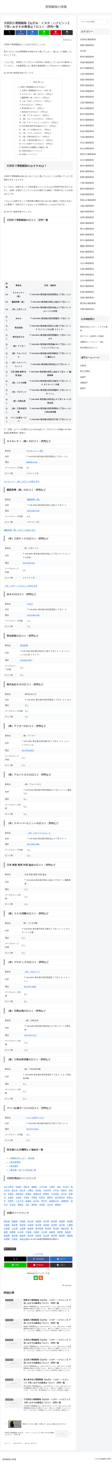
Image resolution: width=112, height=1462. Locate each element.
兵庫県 (7, 1239)
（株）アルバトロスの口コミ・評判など (37, 119)
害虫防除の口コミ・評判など (33, 108)
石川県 (21, 1232)
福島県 (70, 1236)
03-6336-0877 (26, 660)
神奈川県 (65, 1228)
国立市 (15, 1190)
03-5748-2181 (29, 563)
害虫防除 (24, 645)
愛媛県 (15, 1221)
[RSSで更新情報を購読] (41, 1278)
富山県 (46, 1236)
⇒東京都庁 (13, 1166)
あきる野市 (9, 1187)
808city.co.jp (31, 462)
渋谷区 (38, 1190)
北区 (27, 1205)
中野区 (34, 1197)
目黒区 (42, 1205)
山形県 (7, 1228)
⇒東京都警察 (14, 1162)
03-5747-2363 (30, 987)
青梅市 (46, 1194)
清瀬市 (28, 1194)
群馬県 (22, 1225)
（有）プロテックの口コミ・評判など (36, 133)
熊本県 (15, 1225)
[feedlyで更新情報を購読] (36, 1278)
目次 (35, 82)
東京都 (15, 1236)
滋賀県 (30, 1228)
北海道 (15, 1239)
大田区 (19, 1197)
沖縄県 (38, 1221)
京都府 (7, 1225)
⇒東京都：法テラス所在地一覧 (22, 1170)
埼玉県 (62, 1225)
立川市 (50, 1205)
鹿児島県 (39, 1228)
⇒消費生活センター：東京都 (21, 1158)
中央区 (26, 1197)
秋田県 (48, 1228)
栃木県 (30, 1236)
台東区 (11, 1197)
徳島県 (22, 1236)
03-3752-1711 (30, 1035)
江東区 (52, 1187)
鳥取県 (68, 1232)
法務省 (83, 365)
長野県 (60, 1232)
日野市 (11, 1201)
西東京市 (37, 1194)
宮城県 (70, 1221)
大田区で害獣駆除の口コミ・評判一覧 (36, 90)
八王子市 (20, 1201)
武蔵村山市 (54, 1201)
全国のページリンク (29, 154)
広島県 (30, 1225)
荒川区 (66, 1187)
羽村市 (26, 1187)
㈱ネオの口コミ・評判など (32, 105)
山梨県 (22, 1228)
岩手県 (46, 1221)
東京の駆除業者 (10, 1249)
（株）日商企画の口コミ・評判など (36, 137)
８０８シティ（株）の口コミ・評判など (37, 94)
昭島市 (64, 1190)
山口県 (15, 1228)
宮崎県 (62, 1221)
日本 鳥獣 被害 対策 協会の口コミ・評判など (39, 126)
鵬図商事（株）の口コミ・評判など (36, 98)
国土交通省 (85, 371)
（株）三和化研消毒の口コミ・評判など (37, 140)
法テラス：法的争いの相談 (92, 336)
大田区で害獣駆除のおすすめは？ (33, 87)
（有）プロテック (32, 972)
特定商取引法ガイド (89, 348)
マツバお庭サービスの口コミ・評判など (37, 144)
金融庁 (83, 377)
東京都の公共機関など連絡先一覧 (35, 147)
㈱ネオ (30, 604)
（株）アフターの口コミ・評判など (36, 115)
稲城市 (19, 1187)
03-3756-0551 (28, 750)
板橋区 (28, 1201)
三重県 (70, 1225)
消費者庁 (84, 383)
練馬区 (58, 1205)
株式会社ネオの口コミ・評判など (35, 112)
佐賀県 (54, 1225)
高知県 (46, 1225)
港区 (59, 1187)
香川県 (38, 1225)
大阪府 (36, 1232)
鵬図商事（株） (34, 499)
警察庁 (83, 388)
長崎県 (52, 1232)
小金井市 (47, 1190)
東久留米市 (60, 1197)
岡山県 (30, 1221)
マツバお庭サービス (35, 1118)
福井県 (54, 1236)
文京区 (13, 1205)
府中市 (44, 1201)
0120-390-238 (33, 615)
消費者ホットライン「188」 (92, 342)
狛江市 (22, 1190)
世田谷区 (20, 1194)
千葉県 (28, 1232)
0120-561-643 (33, 511)
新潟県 (56, 1228)
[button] (67, 32)
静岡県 (13, 1232)
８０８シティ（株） (35, 451)
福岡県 (62, 1236)
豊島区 (21, 1205)
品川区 (36, 1201)
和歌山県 (23, 1239)
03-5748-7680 (33, 844)
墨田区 (34, 1205)
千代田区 (55, 1194)
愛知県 (7, 1221)
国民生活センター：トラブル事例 (94, 328)
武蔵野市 (65, 1201)
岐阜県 (54, 1221)
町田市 (42, 1197)
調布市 (50, 1197)
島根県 (7, 1236)
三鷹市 (30, 1190)
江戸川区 (43, 1187)
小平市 (56, 1190)
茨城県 (22, 1221)
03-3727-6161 (32, 1129)
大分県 (44, 1232)
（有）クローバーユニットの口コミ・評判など (40, 122)
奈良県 (38, 1236)
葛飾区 (34, 1187)
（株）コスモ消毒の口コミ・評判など (36, 130)
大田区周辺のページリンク (32, 151)
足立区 (64, 1194)
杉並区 (11, 1194)
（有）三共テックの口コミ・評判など (36, 101)
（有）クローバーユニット (39, 833)
